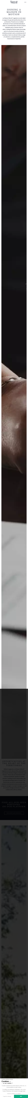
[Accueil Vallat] (14, 2)
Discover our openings (14, 813)
